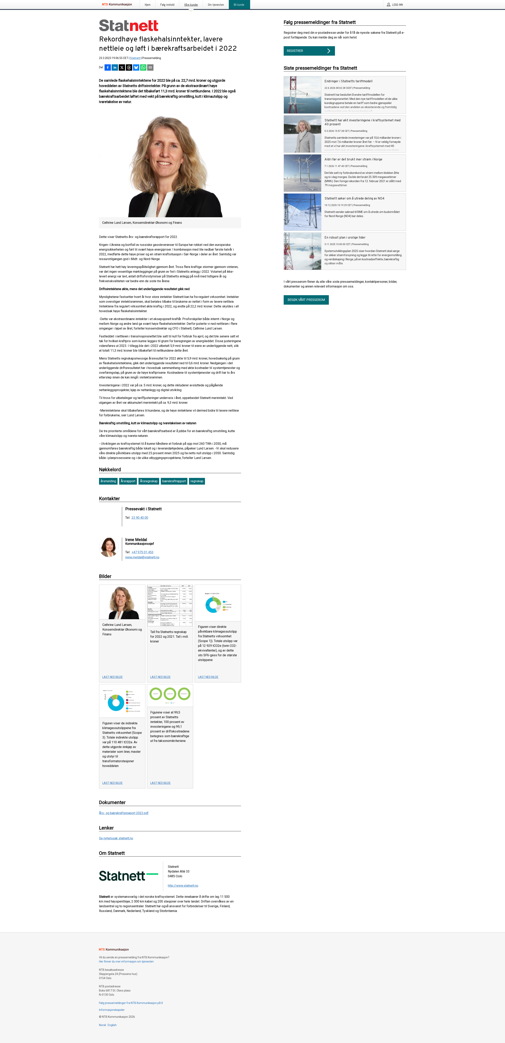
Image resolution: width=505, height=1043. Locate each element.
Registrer (295, 51)
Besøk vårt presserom (306, 300)
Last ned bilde (112, 677)
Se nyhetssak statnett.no (116, 838)
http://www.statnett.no (183, 886)
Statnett (135, 58)
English (112, 1025)
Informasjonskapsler (112, 1009)
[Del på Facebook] (108, 67)
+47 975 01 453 (142, 552)
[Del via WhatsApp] (143, 67)
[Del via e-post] (150, 67)
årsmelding (108, 481)
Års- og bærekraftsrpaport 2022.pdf (124, 813)
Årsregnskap (149, 481)
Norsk (102, 1025)
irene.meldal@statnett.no (142, 557)
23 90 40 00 (140, 518)
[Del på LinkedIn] (115, 67)
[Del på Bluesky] (136, 67)
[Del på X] (122, 67)
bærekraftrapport (174, 481)
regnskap (197, 481)
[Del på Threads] (129, 67)
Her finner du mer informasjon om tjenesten (126, 961)
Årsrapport (128, 481)
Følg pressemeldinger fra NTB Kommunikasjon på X (131, 1003)
